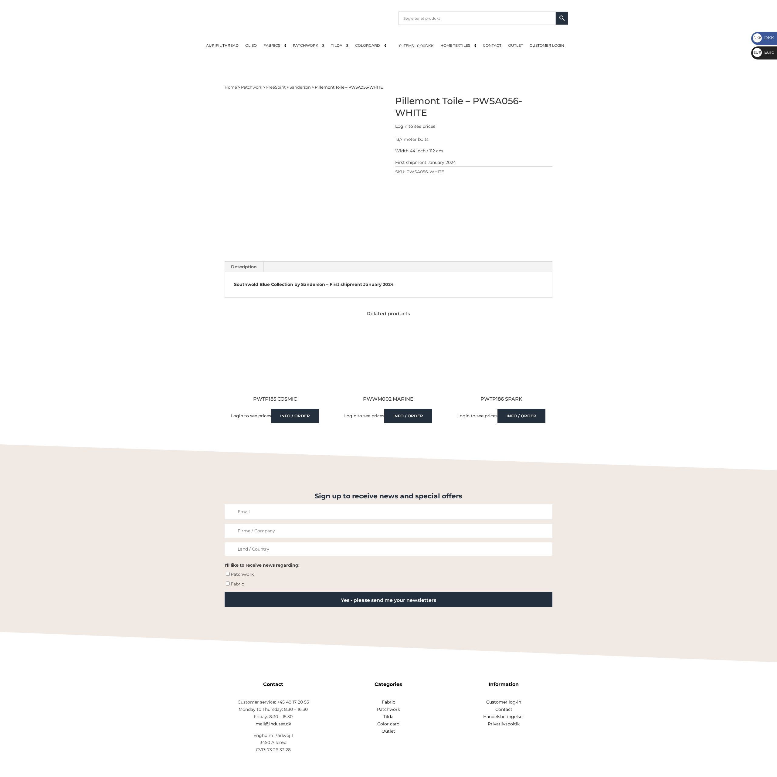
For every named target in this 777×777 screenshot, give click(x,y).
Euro (763, 52)
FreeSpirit (276, 87)
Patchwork (305, 45)
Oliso (251, 45)
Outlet (515, 45)
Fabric (237, 584)
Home (231, 87)
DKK (763, 37)
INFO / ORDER (295, 415)
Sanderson (300, 87)
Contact (492, 45)
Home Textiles (455, 45)
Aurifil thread (222, 45)
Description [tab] (244, 267)
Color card (388, 724)
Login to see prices (415, 126)
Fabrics (271, 45)
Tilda (336, 45)
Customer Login (547, 45)
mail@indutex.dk (273, 724)
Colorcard (367, 45)
